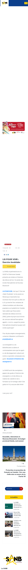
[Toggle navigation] (26, 3)
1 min (4, 251)
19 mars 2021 (5, 248)
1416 (16, 248)
